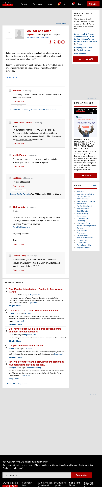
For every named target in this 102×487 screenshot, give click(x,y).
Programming (81, 233)
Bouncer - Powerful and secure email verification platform (84, 144)
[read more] (34, 302)
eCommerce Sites (83, 223)
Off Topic (27, 313)
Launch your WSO (86, 59)
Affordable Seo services (47, 110)
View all (94, 186)
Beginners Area (35, 295)
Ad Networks (81, 204)
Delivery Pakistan (30, 110)
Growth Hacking (82, 213)
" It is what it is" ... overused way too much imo (34, 310)
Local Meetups (82, 243)
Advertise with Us (61, 23)
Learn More (86, 175)
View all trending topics (16, 384)
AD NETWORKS (33, 38)
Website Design (82, 235)
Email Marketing (82, 211)
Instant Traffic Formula (20, 194)
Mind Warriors (82, 231)
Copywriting (81, 221)
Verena (79, 44)
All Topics (80, 191)
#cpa (9, 77)
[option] (85, 143)
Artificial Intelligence (84, 199)
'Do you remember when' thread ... (27, 345)
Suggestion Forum (83, 248)
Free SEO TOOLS (16, 110)
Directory (72, 485)
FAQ (24, 485)
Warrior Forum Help (84, 245)
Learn (51, 4)
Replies (12, 324)
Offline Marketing (83, 218)
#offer (15, 77)
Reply (12, 306)
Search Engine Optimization (87, 201)
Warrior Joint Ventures (85, 238)
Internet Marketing (34, 368)
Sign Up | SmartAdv (21, 227)
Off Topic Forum (82, 240)
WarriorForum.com (84, 50)
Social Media (81, 216)
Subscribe (45, 38)
